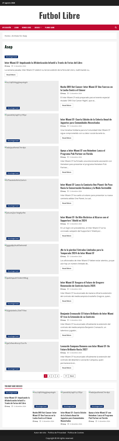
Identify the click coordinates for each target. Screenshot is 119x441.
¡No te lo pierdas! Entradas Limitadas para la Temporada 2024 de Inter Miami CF (32, 259)
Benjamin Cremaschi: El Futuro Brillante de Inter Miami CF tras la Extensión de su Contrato (32, 324)
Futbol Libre (59, 15)
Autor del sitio (40, 432)
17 (66, 376)
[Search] (116, 27)
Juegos (37, 27)
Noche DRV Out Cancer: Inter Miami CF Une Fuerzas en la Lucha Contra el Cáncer (32, 96)
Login (16, 27)
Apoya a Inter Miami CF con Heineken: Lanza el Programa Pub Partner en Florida (32, 161)
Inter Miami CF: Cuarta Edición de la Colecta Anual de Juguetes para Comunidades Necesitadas (32, 128)
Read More (12, 75)
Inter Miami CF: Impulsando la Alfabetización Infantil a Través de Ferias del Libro (43, 62)
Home (7, 36)
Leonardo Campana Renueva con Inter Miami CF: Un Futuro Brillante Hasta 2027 (32, 357)
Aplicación (6, 27)
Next (72, 376)
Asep (8, 66)
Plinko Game (50, 27)
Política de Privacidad (57, 432)
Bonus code (26, 27)
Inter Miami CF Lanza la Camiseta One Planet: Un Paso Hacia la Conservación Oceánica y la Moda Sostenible (32, 194)
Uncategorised (11, 57)
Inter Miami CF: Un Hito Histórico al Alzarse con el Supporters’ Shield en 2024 (32, 226)
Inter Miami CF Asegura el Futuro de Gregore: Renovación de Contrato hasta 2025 (32, 291)
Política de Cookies (76, 432)
